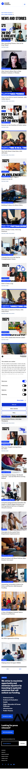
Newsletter (4, 760)
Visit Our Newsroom (7, 732)
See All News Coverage (7, 14)
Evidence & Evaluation (10, 700)
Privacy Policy (4, 756)
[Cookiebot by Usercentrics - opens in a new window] (20, 356)
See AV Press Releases (6, 12)
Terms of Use (4, 758)
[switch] (24, 385)
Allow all (14, 404)
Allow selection (14, 408)
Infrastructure (7, 708)
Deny (14, 412)
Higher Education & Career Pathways (12, 705)
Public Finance (8, 710)
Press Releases (5, 754)
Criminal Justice (8, 697)
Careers (3, 750)
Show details (20, 400)
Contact (3, 752)
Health (5, 702)
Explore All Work (7, 716)
